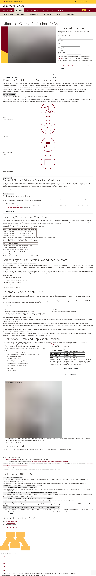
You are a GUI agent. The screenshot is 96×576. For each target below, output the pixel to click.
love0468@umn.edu (11, 521)
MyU (75, 2)
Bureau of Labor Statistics (11, 459)
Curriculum (47, 14)
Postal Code (61, 49)
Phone (59, 47)
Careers (59, 14)
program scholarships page (15, 207)
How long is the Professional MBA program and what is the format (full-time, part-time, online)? (31, 492)
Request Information (13, 452)
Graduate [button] (20, 10)
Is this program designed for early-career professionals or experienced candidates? (28, 502)
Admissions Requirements (71, 368)
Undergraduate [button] (8, 10)
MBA (14, 19)
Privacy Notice (16, 575)
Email (59, 43)
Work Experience (62, 54)
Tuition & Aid (34, 14)
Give (87, 1)
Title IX (43, 575)
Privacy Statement (5, 575)
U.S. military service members (56, 344)
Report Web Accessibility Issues (30, 575)
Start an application (70, 374)
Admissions (20, 14)
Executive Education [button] (33, 10)
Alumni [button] (61, 10)
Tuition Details (10, 211)
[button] (91, 10)
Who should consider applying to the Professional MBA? (21, 487)
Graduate (9, 19)
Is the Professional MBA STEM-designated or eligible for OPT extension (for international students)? (33, 507)
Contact (91, 1)
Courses (5, 178)
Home (4, 19)
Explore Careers (10, 306)
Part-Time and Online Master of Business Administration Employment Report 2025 (50, 461)
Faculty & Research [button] (49, 10)
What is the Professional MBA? (14, 477)
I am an (59, 52)
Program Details (7, 94)
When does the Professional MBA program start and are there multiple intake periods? (29, 498)
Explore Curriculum (11, 174)
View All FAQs (9, 513)
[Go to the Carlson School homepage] (13, 6)
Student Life (70, 14)
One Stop (81, 2)
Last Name (60, 40)
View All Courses (10, 190)
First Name (60, 37)
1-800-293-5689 (11, 523)
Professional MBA (8, 14)
